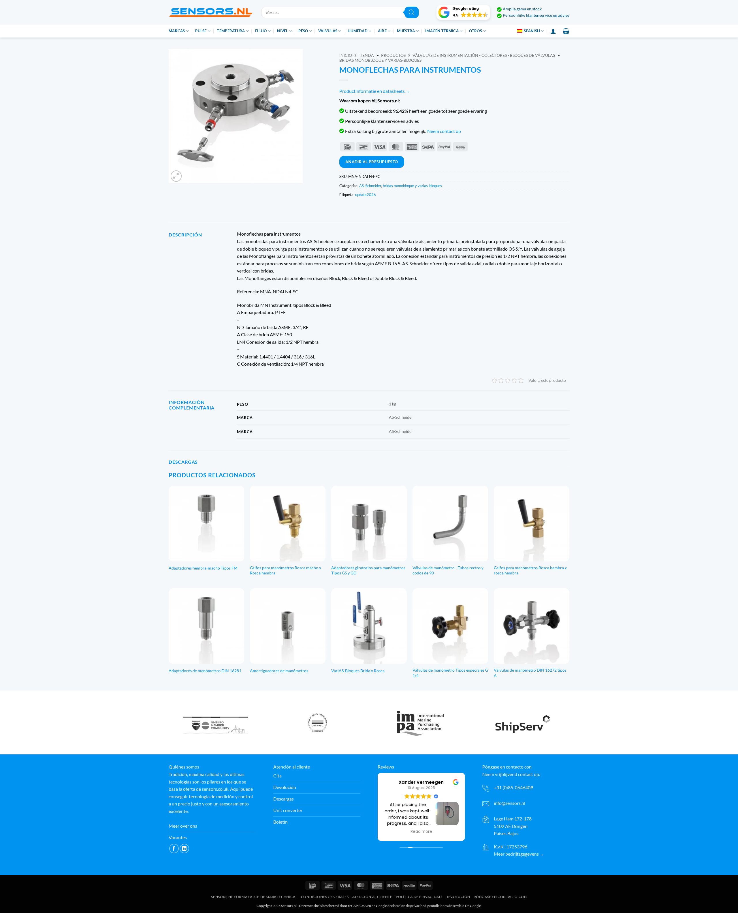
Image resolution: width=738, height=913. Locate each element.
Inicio (345, 55)
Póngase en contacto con (500, 897)
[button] (463, 12)
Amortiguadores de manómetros (279, 670)
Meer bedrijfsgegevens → (519, 853)
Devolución (457, 897)
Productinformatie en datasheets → (374, 91)
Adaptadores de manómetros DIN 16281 (205, 670)
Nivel (282, 31)
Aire (382, 31)
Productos (393, 55)
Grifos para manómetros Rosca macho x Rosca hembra (285, 570)
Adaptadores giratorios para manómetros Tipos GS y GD (368, 570)
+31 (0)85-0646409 (513, 787)
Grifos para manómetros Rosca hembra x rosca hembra (530, 570)
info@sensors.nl (509, 803)
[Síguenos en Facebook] (174, 848)
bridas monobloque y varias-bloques (380, 60)
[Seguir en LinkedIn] (184, 848)
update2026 (365, 194)
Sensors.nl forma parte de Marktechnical (254, 897)
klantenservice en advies (547, 15)
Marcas (177, 31)
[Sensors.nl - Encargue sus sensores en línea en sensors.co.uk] (211, 12)
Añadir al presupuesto (371, 161)
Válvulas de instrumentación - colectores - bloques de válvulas (484, 55)
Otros (475, 31)
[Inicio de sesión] (553, 31)
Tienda (366, 55)
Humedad (358, 31)
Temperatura (231, 31)
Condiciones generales (325, 897)
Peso (303, 31)
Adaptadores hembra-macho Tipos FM (203, 568)
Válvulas (327, 31)
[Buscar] (411, 12)
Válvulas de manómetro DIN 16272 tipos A (530, 673)
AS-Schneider (370, 185)
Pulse (200, 31)
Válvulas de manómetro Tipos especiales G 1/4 (450, 673)
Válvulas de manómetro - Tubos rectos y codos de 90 (448, 570)
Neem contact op (444, 131)
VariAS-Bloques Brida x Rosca (358, 670)
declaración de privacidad (406, 906)
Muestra (406, 31)
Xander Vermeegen (421, 782)
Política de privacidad (419, 897)
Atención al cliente (372, 897)
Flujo (261, 31)
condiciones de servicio (446, 906)
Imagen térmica (442, 31)
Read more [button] (421, 831)
